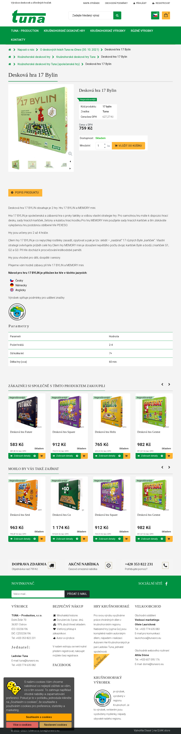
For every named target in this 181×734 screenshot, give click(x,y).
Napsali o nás (25, 49)
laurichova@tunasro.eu (148, 638)
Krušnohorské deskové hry (33, 57)
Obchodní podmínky (116, 3)
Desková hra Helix (105, 431)
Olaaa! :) (148, 730)
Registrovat (163, 3)
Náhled (27, 414)
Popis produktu (26, 192)
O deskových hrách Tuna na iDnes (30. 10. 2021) (69, 49)
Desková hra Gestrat (148, 431)
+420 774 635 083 (150, 629)
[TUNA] (28, 16)
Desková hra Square (63, 431)
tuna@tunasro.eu (29, 660)
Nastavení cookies (55, 724)
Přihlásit (141, 3)
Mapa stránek (91, 3)
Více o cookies (22, 724)
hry (106, 629)
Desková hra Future (21, 431)
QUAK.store (163, 730)
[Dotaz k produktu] (34, 456)
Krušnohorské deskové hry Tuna (75, 57)
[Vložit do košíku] (41, 456)
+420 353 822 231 (26, 638)
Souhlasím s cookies (39, 717)
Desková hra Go (61, 514)
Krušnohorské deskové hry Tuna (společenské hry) (48, 64)
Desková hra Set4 (20, 514)
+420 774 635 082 (26, 665)
